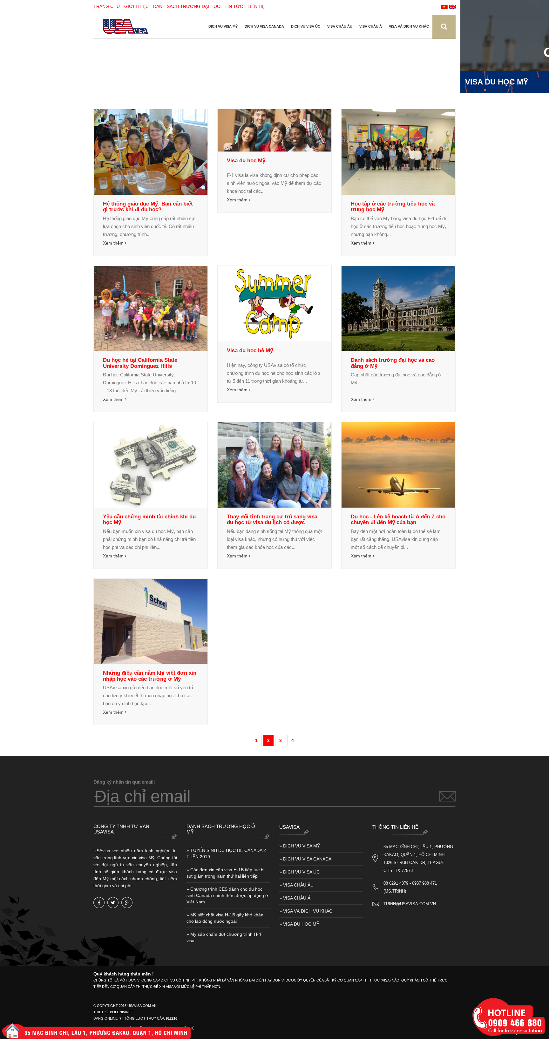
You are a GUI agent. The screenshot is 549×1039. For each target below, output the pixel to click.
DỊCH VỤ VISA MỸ (223, 26)
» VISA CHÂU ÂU (296, 884)
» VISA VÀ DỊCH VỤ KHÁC (305, 911)
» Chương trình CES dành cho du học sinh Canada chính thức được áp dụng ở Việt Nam (227, 895)
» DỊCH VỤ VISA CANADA (305, 858)
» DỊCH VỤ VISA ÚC (299, 871)
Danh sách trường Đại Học (186, 6)
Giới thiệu (136, 6)
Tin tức (234, 6)
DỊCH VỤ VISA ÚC (305, 26)
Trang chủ (106, 6)
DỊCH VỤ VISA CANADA (264, 26)
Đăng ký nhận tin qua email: (124, 782)
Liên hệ (256, 6)
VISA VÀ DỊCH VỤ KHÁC (409, 26)
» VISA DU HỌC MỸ (299, 924)
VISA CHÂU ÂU (339, 26)
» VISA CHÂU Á (294, 898)
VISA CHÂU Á (370, 26)
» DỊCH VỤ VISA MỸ (299, 845)
